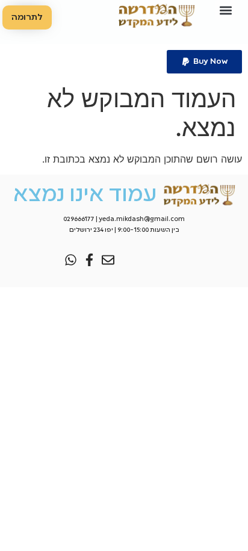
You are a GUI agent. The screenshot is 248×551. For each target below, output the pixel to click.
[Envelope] (108, 260)
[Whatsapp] (70, 260)
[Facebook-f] (89, 260)
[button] (225, 10)
